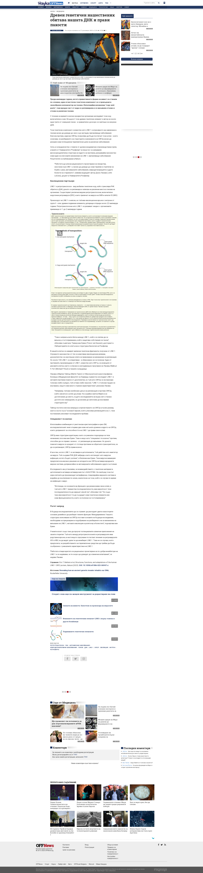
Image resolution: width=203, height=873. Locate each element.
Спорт (93, 3)
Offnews (84, 3)
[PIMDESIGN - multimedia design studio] (159, 870)
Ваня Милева (56, 30)
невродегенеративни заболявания (63, 647)
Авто (100, 3)
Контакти (66, 845)
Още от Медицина (64, 702)
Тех (106, 3)
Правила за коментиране (112, 848)
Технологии (103, 7)
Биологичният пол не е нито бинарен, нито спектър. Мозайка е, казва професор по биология (141, 26)
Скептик (119, 7)
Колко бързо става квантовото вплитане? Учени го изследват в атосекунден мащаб (136, 758)
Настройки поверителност (112, 857)
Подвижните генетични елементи (78, 631)
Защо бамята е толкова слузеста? (141, 762)
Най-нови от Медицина (64, 82)
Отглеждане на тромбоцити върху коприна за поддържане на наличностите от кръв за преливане (107, 738)
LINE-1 (91, 647)
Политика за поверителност (112, 853)
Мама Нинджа (101, 864)
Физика (48, 7)
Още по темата (58, 579)
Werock (91, 864)
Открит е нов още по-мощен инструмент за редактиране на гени (83, 594)
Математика (58, 7)
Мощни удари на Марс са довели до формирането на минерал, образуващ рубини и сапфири (106, 90)
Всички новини (137, 59)
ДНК (85, 647)
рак (66, 645)
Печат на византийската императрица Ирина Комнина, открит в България (140, 37)
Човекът (84, 7)
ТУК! (86, 757)
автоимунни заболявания (79, 645)
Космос (41, 7)
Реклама (66, 847)
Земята (67, 7)
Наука (75, 3)
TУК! (75, 755)
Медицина (93, 7)
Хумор (126, 7)
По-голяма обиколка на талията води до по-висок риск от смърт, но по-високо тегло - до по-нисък (73, 737)
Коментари (60, 747)
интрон (112, 647)
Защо (112, 7)
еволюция (104, 647)
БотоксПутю (127, 765)
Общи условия (112, 845)
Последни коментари (137, 748)
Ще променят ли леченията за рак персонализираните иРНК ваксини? (67, 723)
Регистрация (89, 847)
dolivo (125, 751)
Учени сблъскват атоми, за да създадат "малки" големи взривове (140, 46)
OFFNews (39, 864)
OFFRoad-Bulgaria (80, 864)
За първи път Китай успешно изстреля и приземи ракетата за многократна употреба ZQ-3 (71, 91)
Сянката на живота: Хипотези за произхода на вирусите (88, 606)
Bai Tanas (126, 762)
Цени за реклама (69, 850)
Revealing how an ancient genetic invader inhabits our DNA (84, 570)
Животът (75, 7)
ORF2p (97, 647)
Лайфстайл (62, 864)
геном (80, 647)
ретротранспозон (57, 645)
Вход (86, 845)
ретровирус (54, 649)
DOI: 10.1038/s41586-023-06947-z (93, 565)
